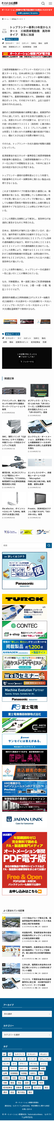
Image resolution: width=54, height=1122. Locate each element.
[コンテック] (24, 637)
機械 (4, 47)
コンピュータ (19, 1059)
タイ (18, 43)
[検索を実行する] (49, 545)
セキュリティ (44, 1059)
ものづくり (19, 1054)
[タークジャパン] (24, 603)
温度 (26, 1082)
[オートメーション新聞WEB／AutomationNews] (9, 3)
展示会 (22, 1078)
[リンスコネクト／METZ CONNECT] (24, 732)
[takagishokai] (10, 323)
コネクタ (6, 1059)
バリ (5, 1068)
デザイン (23, 1063)
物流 (41, 1082)
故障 (46, 43)
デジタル (34, 1063)
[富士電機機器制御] (24, 716)
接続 (37, 1078)
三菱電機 (34, 1068)
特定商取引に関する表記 (40, 1105)
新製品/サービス (12, 39)
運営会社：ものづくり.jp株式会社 (17, 1105)
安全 (14, 1078)
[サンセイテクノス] (24, 748)
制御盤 (24, 1073)
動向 (40, 43)
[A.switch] (27, 533)
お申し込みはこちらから (28, 13)
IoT (10, 1054)
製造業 (27, 1087)
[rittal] (27, 323)
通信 (5, 1092)
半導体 (6, 1078)
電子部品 (21, 1092)
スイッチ (32, 1059)
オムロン (43, 1054)
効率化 (33, 43)
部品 (12, 1092)
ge (4, 1054)
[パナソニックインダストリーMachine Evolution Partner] (24, 700)
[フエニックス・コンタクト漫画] (24, 669)
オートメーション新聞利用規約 (27, 1102)
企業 (5, 1073)
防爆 (35, 47)
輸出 (46, 1087)
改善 (5, 1082)
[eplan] (24, 763)
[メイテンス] (43, 323)
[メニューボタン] (50, 3)
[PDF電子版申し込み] (27, 57)
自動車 (18, 1087)
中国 (43, 1068)
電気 (30, 1092)
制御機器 (14, 1073)
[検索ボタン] (43, 3)
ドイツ (43, 1063)
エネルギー (10, 43)
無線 (34, 1082)
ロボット (25, 43)
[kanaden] (24, 653)
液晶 (19, 1082)
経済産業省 (27, 47)
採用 (30, 1078)
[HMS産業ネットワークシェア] (43, 533)
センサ (6, 1063)
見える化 (37, 1087)
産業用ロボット (14, 47)
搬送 (44, 1078)
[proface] (24, 795)
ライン (13, 1068)
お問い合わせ (27, 1109)
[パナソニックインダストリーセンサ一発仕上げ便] (24, 588)
